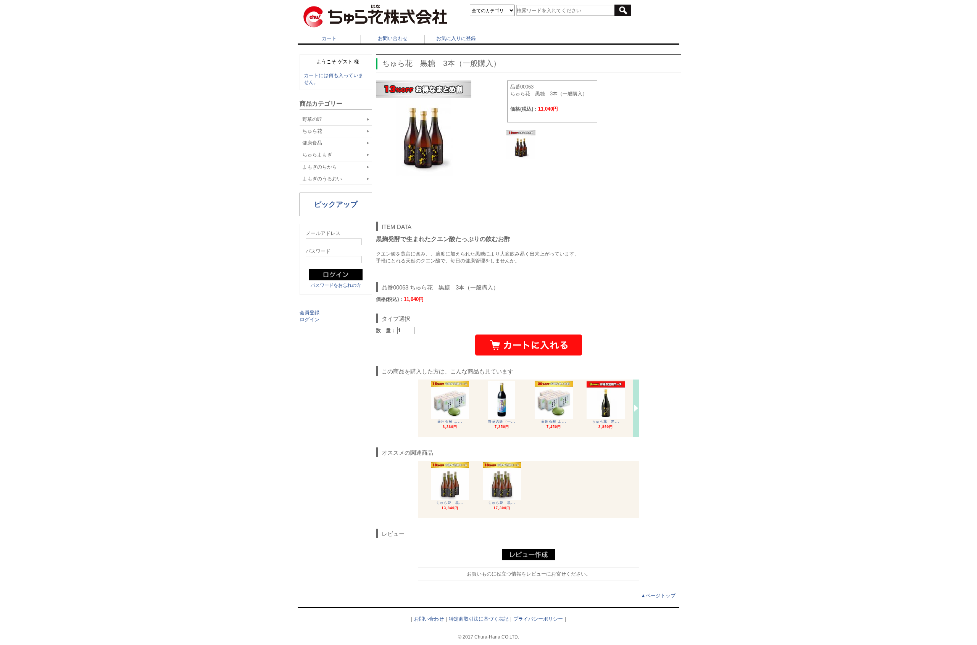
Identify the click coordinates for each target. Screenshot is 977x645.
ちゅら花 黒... (605, 421)
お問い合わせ (393, 38)
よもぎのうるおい (322, 179)
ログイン (309, 319)
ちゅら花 (312, 131)
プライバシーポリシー (538, 619)
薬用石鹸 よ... (450, 421)
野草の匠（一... (502, 421)
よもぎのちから (319, 167)
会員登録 (309, 312)
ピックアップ (336, 204)
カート (329, 38)
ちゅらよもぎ (317, 155)
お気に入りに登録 (456, 38)
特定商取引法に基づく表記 (478, 619)
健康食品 (312, 143)
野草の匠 (312, 119)
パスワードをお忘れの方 (336, 285)
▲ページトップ (658, 595)
